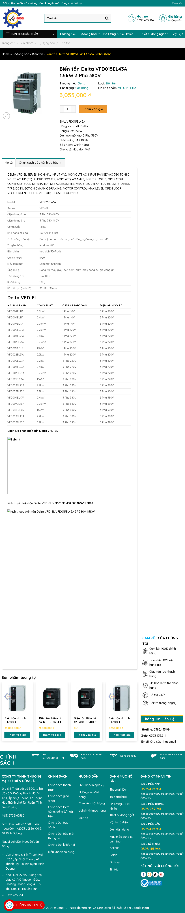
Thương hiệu (68, 34)
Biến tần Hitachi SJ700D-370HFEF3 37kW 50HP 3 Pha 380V (17, 720)
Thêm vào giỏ (93, 109)
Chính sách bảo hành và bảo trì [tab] (40, 162)
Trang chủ (8, 43)
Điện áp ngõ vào (75, 305)
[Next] (136, 712)
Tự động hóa (88, 34)
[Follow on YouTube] (161, 874)
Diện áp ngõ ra (111, 305)
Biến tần (65, 43)
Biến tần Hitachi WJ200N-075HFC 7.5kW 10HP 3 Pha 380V (51, 720)
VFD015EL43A (48, 202)
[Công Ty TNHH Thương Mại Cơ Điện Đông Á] (21, 18)
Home (6, 54)
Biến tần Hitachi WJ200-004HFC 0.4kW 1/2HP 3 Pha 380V (85, 720)
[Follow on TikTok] (155, 874)
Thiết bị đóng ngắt (153, 34)
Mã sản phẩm (17, 305)
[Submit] (107, 18)
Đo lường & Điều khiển (118, 34)
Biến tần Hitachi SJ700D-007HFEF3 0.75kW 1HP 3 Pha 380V (121, 720)
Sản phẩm (26, 43)
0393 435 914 (14, 895)
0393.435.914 (162, 729)
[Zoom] (6, 115)
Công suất (45, 305)
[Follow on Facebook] (143, 874)
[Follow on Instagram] (149, 874)
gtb (152, 908)
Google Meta (140, 908)
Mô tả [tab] (9, 162)
